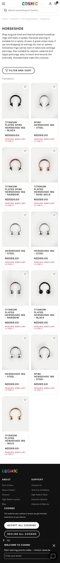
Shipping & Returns (40, 504)
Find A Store (7, 485)
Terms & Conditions (40, 490)
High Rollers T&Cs (39, 494)
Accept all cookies (21, 525)
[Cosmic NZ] (30, 3)
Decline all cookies (22, 534)
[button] (55, 3)
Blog (4, 504)
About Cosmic (8, 490)
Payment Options (39, 499)
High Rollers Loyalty (11, 499)
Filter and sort (20, 70)
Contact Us (36, 485)
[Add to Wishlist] (25, 87)
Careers (5, 494)
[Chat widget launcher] (53, 556)
